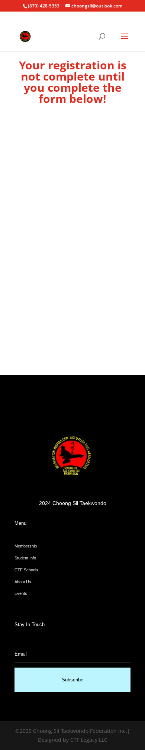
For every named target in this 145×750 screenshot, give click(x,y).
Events (20, 593)
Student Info (25, 558)
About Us (22, 582)
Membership (25, 546)
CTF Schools (26, 570)
